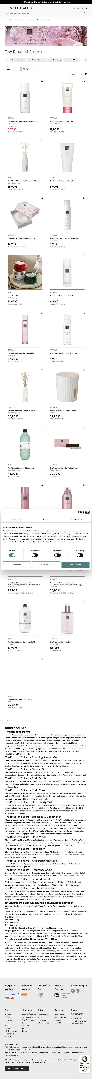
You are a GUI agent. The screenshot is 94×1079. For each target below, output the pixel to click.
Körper (8, 1025)
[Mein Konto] (82, 8)
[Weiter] (85, 60)
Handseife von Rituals (17, 840)
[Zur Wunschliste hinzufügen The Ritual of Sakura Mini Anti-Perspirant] (84, 255)
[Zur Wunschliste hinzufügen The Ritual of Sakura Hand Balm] (84, 81)
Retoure (57, 1020)
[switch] (35, 555)
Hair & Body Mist (39, 805)
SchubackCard (77, 1024)
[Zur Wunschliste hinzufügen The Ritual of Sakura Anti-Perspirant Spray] (42, 81)
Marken (8, 1014)
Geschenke (9, 1034)
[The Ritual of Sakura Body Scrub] (25, 280)
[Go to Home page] (40, 8)
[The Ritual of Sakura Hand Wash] (67, 626)
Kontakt (57, 1023)
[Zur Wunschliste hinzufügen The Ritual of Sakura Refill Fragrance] (42, 427)
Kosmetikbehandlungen (55, 959)
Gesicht (8, 1023)
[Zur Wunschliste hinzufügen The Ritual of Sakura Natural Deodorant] (84, 198)
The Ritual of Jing (55, 60)
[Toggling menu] (7, 8)
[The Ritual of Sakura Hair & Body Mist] (25, 337)
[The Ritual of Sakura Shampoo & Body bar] (25, 222)
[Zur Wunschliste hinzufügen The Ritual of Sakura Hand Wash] (84, 601)
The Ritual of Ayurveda (37, 60)
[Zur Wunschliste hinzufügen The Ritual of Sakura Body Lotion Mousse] (84, 485)
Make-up (8, 1020)
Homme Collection (18, 60)
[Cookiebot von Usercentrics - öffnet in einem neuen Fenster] (80, 512)
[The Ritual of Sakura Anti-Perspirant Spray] (25, 106)
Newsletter (25, 1031)
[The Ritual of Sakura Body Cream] (25, 683)
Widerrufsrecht (44, 1023)
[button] (13, 69)
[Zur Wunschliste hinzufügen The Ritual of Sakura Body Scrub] (42, 255)
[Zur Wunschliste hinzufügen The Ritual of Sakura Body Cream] (42, 659)
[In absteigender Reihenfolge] (86, 74)
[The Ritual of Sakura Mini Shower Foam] (67, 337)
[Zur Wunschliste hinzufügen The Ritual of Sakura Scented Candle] (84, 370)
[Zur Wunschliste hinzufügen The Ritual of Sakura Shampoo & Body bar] (42, 198)
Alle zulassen (75, 565)
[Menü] (88, 1056)
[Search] (85, 13)
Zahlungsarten (60, 1017)
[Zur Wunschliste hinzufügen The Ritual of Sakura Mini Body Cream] (84, 140)
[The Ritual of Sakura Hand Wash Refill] (25, 626)
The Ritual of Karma (72, 60)
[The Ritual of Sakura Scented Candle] (67, 394)
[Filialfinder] (74, 8)
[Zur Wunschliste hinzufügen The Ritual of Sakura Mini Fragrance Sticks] (42, 140)
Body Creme (23, 793)
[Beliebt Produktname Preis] (76, 74)
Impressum (42, 1020)
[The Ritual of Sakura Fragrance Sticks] (25, 394)
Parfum (8, 1017)
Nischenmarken (11, 1031)
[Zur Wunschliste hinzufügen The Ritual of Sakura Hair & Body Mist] (42, 313)
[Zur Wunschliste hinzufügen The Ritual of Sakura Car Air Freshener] (84, 427)
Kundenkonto (76, 1018)
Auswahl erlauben (46, 565)
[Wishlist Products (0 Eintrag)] (78, 8)
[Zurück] (6, 60)
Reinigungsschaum (60, 766)
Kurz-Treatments (28, 1020)
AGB (40, 1017)
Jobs (23, 1028)
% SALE (8, 1036)
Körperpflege (45, 735)
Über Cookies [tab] (76, 519)
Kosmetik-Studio (28, 1017)
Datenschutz (43, 1014)
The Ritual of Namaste (14, 925)
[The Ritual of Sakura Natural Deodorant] (67, 222)
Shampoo (31, 820)
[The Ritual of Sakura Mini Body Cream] (67, 165)
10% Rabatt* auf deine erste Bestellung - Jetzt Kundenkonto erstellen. (46, 2)
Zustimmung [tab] (16, 519)
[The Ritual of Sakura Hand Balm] (67, 106)
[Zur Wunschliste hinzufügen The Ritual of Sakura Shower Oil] (42, 485)
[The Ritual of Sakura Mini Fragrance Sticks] (25, 165)
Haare (7, 1028)
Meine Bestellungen (79, 1021)
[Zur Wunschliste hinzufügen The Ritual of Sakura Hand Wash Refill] (42, 601)
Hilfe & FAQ (59, 1014)
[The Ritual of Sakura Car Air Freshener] (67, 452)
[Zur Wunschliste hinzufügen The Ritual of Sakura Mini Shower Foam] (84, 313)
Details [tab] (46, 519)
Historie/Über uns (28, 1014)
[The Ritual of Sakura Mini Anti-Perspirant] (67, 280)
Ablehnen (17, 565)
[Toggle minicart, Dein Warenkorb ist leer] (85, 8)
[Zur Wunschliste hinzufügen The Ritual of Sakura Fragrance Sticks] (42, 370)
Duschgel (82, 760)
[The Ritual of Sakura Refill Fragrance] (25, 452)
